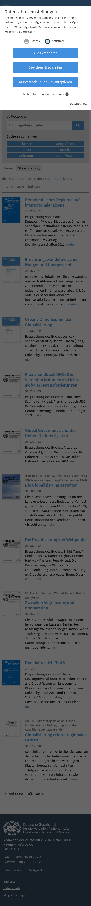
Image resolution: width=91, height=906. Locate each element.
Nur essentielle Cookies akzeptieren (45, 82)
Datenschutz (78, 103)
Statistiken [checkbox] (58, 41)
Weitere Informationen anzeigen (44, 94)
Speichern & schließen (45, 67)
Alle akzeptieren (45, 53)
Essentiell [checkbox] (36, 41)
